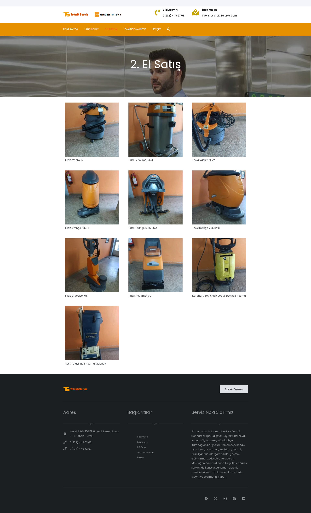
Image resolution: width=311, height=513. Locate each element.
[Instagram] (225, 499)
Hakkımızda (142, 437)
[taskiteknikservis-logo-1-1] (92, 14)
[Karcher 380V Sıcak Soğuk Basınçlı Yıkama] (219, 240)
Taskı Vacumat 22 (203, 160)
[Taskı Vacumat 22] (219, 105)
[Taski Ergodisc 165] (92, 240)
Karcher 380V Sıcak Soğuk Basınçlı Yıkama (219, 296)
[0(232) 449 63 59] (66, 449)
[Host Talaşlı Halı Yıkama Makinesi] (92, 308)
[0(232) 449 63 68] (66, 442)
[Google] (234, 499)
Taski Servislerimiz (145, 452)
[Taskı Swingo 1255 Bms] (155, 173)
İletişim (140, 457)
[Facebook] (206, 499)
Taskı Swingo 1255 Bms (142, 228)
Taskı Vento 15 (74, 160)
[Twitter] (216, 499)
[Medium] (244, 499)
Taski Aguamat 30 (139, 296)
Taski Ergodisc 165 (76, 296)
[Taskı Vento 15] (92, 105)
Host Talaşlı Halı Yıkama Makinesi (85, 364)
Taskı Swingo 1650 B (77, 228)
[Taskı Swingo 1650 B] (92, 173)
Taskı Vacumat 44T (140, 160)
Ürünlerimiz (142, 442)
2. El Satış (141, 447)
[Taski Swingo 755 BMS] (219, 173)
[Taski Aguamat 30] (155, 240)
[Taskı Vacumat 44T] (155, 105)
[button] (168, 29)
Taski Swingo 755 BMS (206, 228)
